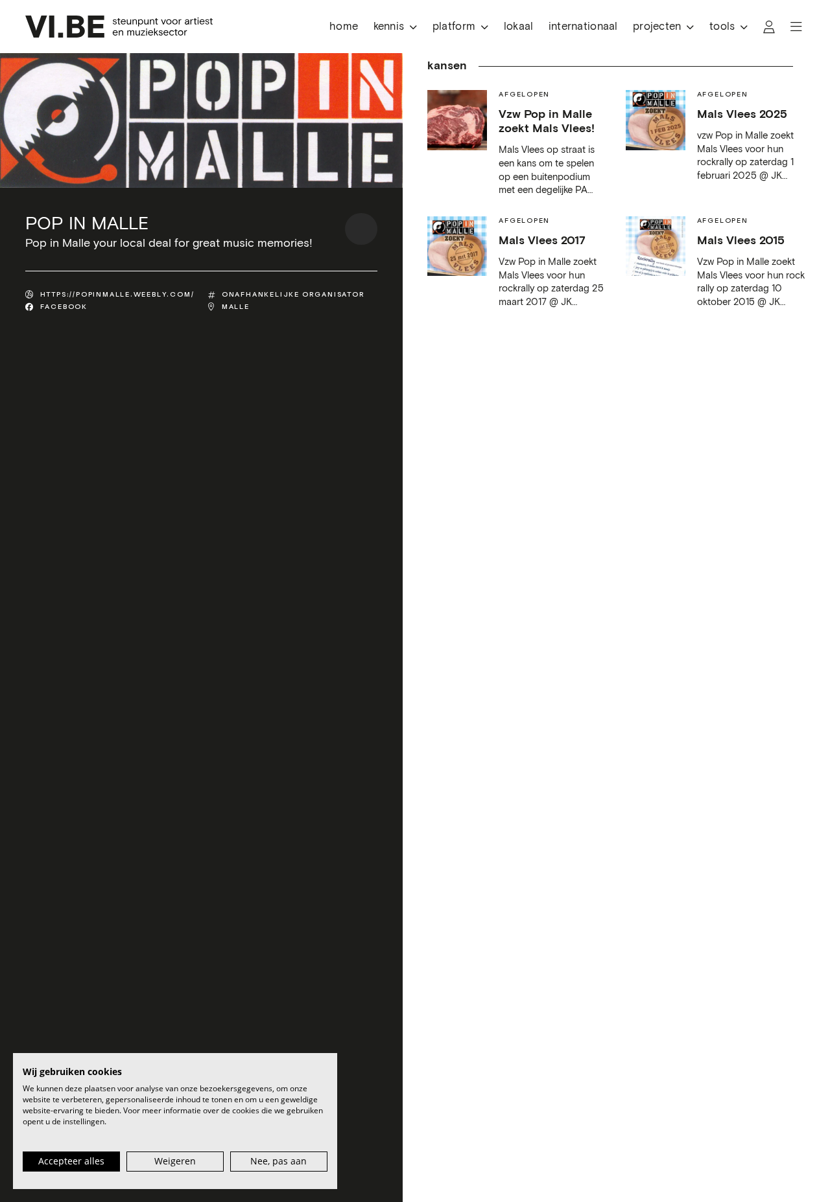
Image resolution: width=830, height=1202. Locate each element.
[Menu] (796, 27)
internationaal (583, 26)
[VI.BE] (119, 26)
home (343, 26)
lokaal (519, 26)
